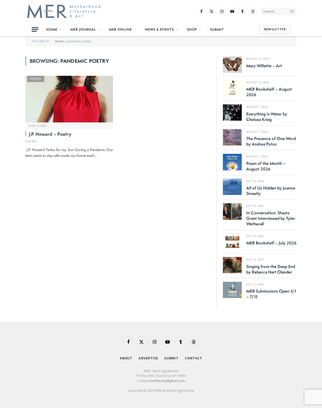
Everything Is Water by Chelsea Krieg (266, 116)
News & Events (159, 29)
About (126, 358)
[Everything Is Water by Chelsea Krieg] (232, 112)
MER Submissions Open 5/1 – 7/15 (271, 293)
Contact (193, 358)
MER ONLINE (120, 29)
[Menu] (35, 29)
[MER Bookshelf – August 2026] (232, 88)
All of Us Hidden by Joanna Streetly (270, 190)
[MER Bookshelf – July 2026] (232, 242)
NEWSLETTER (275, 29)
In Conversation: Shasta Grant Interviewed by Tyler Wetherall (270, 218)
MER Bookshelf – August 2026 (269, 91)
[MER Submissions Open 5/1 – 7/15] (232, 290)
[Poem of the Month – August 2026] (232, 162)
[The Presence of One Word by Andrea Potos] (232, 137)
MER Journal (83, 29)
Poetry (35, 79)
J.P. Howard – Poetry (50, 134)
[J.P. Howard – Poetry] (69, 99)
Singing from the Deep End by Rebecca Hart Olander (270, 269)
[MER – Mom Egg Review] (63, 11)
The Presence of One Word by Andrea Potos (271, 141)
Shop (192, 29)
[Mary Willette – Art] (232, 64)
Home (51, 29)
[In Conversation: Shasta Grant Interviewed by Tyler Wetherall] (232, 211)
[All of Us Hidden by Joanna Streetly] (232, 187)
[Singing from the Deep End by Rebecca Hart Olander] (232, 265)
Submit (217, 29)
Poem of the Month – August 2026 (266, 166)
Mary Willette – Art (264, 66)
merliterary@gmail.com (167, 380)
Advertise (148, 358)
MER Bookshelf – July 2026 (271, 243)
